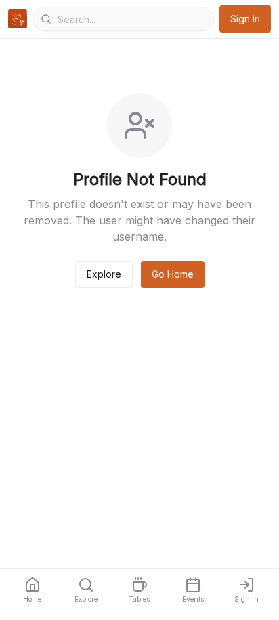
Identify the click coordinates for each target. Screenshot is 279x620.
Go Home (173, 274)
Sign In (245, 18)
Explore (104, 274)
